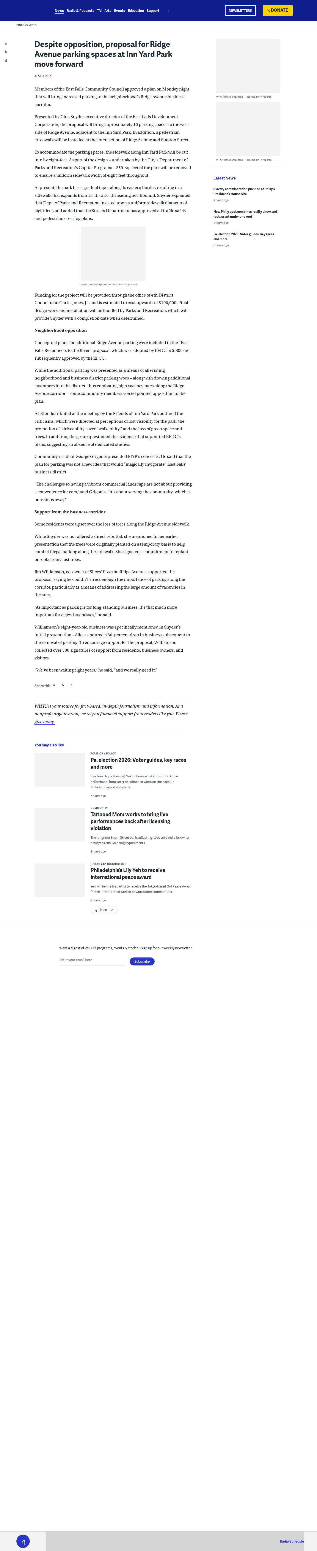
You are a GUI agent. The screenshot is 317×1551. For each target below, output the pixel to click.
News (59, 10)
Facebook (54, 685)
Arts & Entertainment (109, 863)
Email (71, 685)
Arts (107, 10)
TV (99, 10)
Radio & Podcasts (80, 10)
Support (153, 10)
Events (119, 10)
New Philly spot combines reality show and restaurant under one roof (245, 214)
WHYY (28, 10)
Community (99, 808)
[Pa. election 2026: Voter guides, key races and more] (60, 773)
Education (136, 10)
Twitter (62, 685)
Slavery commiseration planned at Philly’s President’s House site (244, 191)
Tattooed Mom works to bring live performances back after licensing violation (130, 821)
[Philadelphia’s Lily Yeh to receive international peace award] (60, 883)
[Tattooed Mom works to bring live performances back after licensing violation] (60, 827)
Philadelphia (26, 25)
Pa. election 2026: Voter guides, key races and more (138, 763)
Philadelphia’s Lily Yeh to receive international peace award (128, 873)
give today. (45, 721)
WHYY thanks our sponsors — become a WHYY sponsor (109, 284)
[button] (23, 1541)
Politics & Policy (103, 753)
